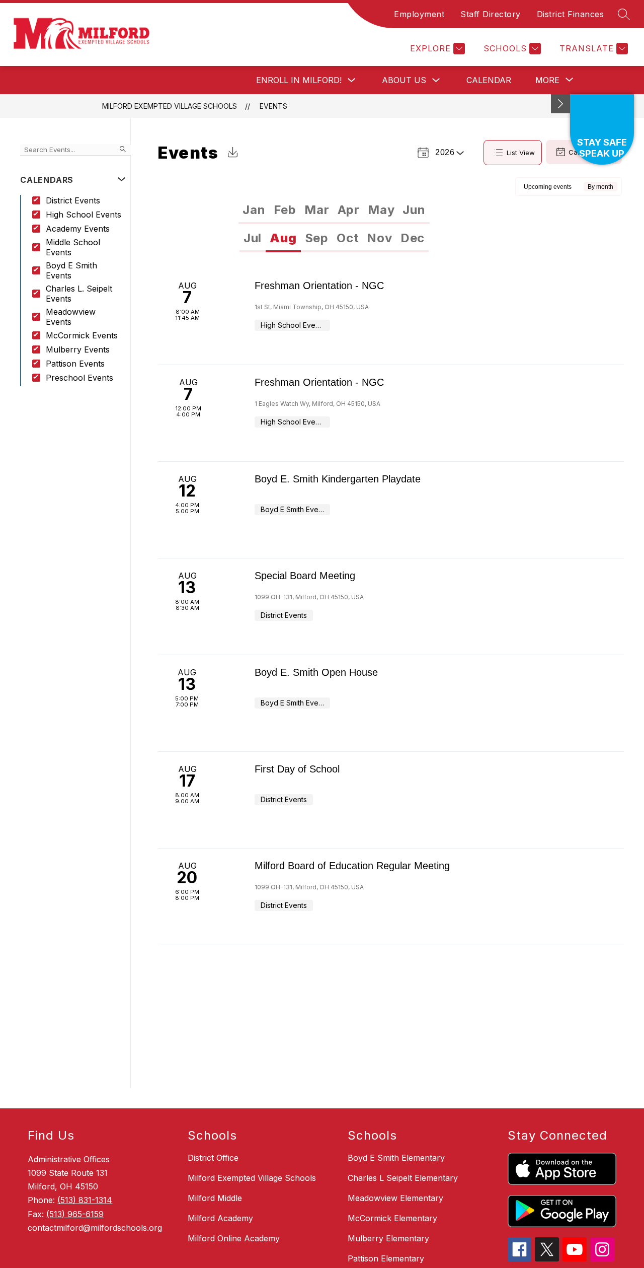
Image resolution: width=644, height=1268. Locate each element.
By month (600, 186)
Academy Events (78, 229)
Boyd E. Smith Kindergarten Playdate (338, 479)
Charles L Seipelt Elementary (403, 1178)
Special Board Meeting (305, 576)
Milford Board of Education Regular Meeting (352, 866)
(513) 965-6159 (75, 1214)
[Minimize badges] (560, 103)
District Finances (570, 14)
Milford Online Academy (234, 1238)
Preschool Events (79, 378)
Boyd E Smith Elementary (396, 1158)
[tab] (253, 210)
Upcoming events (548, 186)
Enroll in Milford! (299, 80)
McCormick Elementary (392, 1218)
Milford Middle (215, 1198)
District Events (73, 200)
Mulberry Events (78, 349)
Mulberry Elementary (388, 1238)
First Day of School (297, 769)
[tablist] (333, 210)
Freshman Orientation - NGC (319, 285)
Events (273, 106)
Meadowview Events (71, 317)
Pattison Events (75, 364)
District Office (213, 1158)
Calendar (488, 80)
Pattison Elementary (386, 1258)
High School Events (83, 214)
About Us (404, 80)
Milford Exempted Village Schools (169, 106)
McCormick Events (82, 335)
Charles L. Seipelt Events (79, 294)
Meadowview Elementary (395, 1198)
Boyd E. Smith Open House (316, 672)
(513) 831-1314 (84, 1200)
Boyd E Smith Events (71, 270)
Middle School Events (73, 247)
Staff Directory (490, 14)
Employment (419, 14)
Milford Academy (220, 1218)
